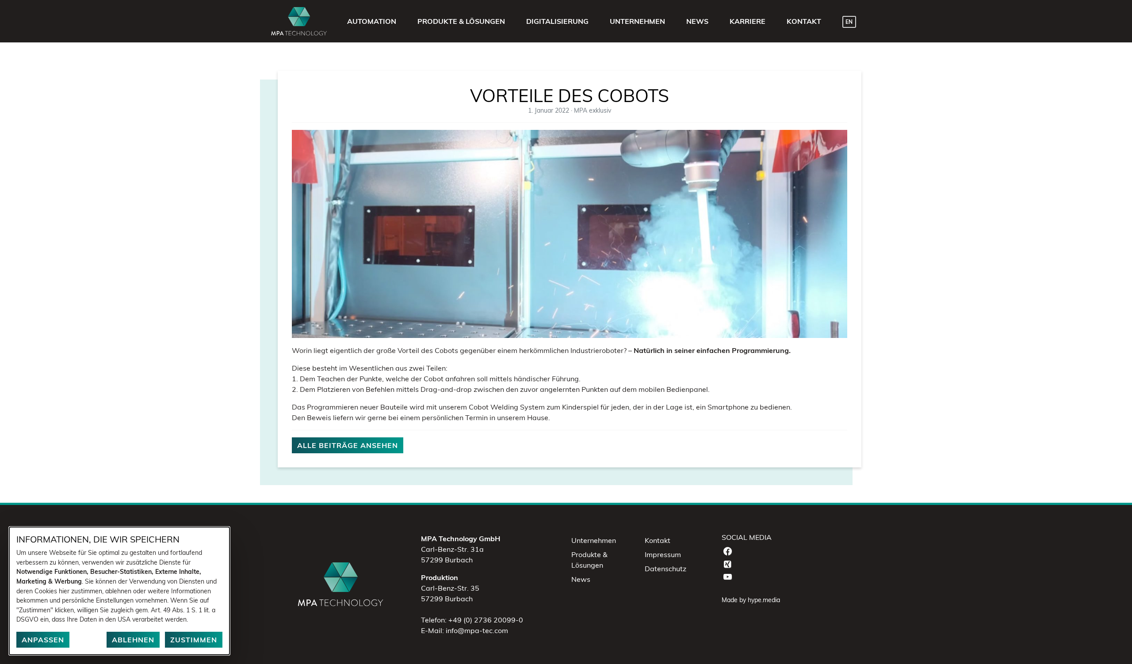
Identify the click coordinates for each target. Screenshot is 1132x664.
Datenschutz (665, 568)
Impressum (663, 554)
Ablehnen (133, 639)
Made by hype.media (751, 600)
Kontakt (657, 540)
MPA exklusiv (592, 110)
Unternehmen (593, 540)
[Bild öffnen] (569, 233)
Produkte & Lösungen (589, 559)
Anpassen (43, 639)
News (580, 579)
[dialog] (119, 591)
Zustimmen (193, 639)
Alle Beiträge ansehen (347, 445)
